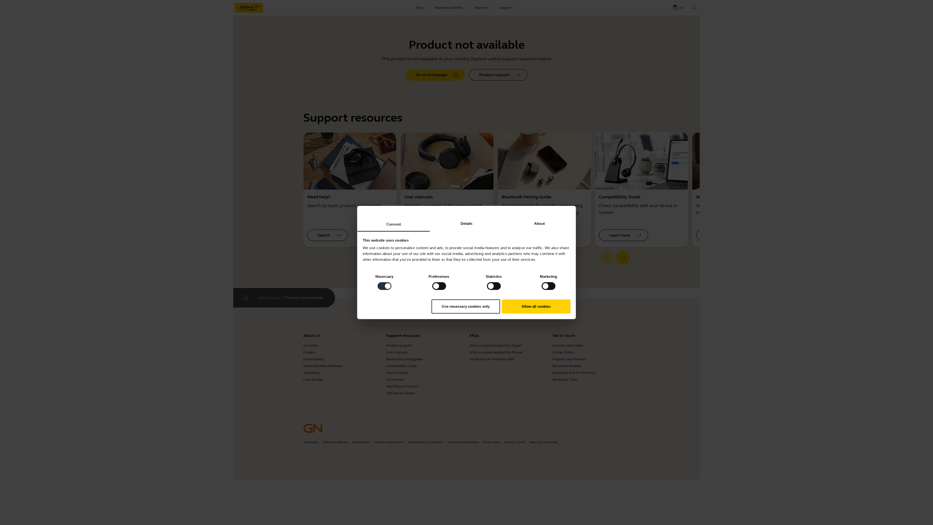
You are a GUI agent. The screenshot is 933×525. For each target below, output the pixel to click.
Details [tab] (467, 223)
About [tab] (539, 223)
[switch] (439, 286)
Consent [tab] (393, 224)
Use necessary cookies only (466, 306)
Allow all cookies (536, 306)
